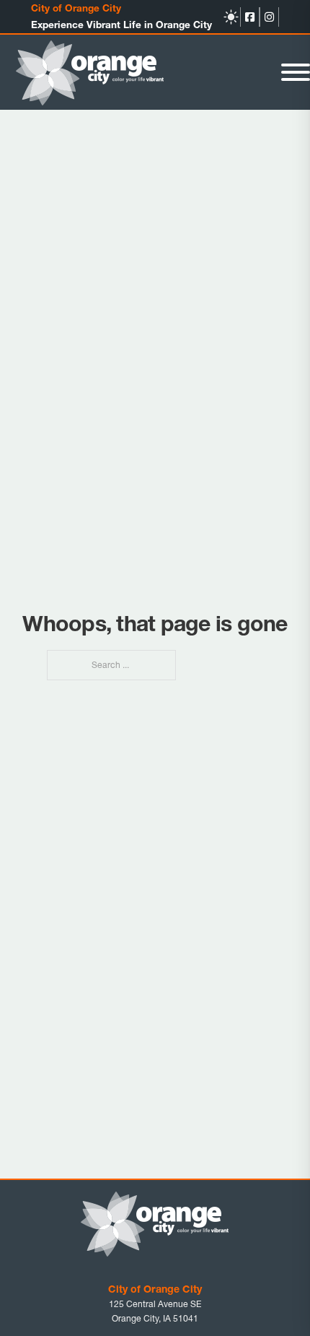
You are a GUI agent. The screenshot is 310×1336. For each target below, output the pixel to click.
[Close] (295, 72)
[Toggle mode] (231, 17)
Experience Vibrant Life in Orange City (121, 24)
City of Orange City (76, 8)
